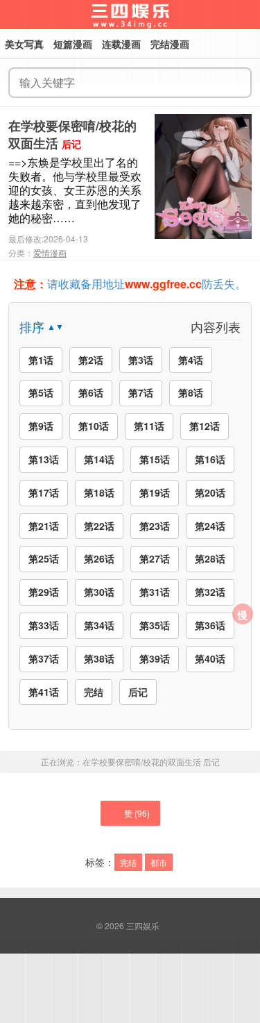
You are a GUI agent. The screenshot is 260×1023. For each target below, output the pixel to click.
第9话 (40, 426)
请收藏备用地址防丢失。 (130, 284)
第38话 (99, 658)
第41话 (43, 692)
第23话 (154, 526)
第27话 (154, 558)
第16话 (210, 459)
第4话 (190, 360)
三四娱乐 (142, 925)
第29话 (43, 592)
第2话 (90, 360)
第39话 (154, 658)
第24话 (210, 526)
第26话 (99, 558)
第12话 (204, 426)
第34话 (99, 625)
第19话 (154, 492)
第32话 (210, 592)
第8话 (190, 392)
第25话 (43, 558)
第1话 (40, 360)
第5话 (40, 392)
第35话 (154, 625)
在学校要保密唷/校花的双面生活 (72, 134)
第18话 (99, 492)
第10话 (93, 426)
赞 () (137, 813)
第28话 (210, 558)
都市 (158, 862)
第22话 (99, 526)
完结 (93, 692)
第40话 (210, 658)
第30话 (99, 592)
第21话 (43, 526)
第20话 (210, 492)
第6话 (90, 392)
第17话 (43, 492)
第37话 (43, 658)
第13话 (43, 459)
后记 (138, 692)
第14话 (99, 459)
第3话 (140, 360)
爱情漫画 (50, 252)
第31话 (154, 592)
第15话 (154, 459)
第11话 (149, 426)
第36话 (210, 625)
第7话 (140, 392)
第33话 (43, 625)
